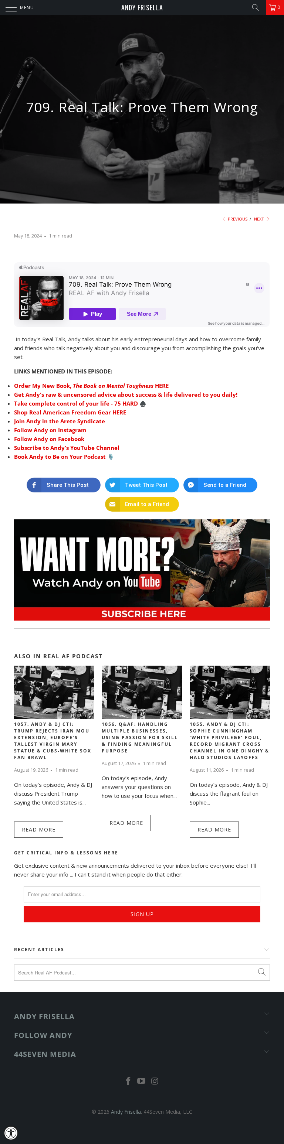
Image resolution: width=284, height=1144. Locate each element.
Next (259, 219)
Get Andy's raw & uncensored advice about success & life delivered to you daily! (125, 394)
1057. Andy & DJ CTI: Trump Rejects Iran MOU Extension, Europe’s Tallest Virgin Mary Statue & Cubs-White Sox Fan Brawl (52, 741)
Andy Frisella (142, 7)
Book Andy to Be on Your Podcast (60, 456)
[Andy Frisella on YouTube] (141, 1081)
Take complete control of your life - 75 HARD (76, 403)
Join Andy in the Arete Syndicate (59, 421)
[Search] (258, 7)
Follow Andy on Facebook (49, 439)
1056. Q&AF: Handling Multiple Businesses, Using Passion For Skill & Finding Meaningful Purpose (140, 737)
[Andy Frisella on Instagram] (154, 1081)
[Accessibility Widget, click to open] (11, 1133)
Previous (237, 219)
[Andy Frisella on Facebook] (128, 1081)
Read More (38, 829)
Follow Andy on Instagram (50, 430)
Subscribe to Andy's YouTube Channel (66, 447)
